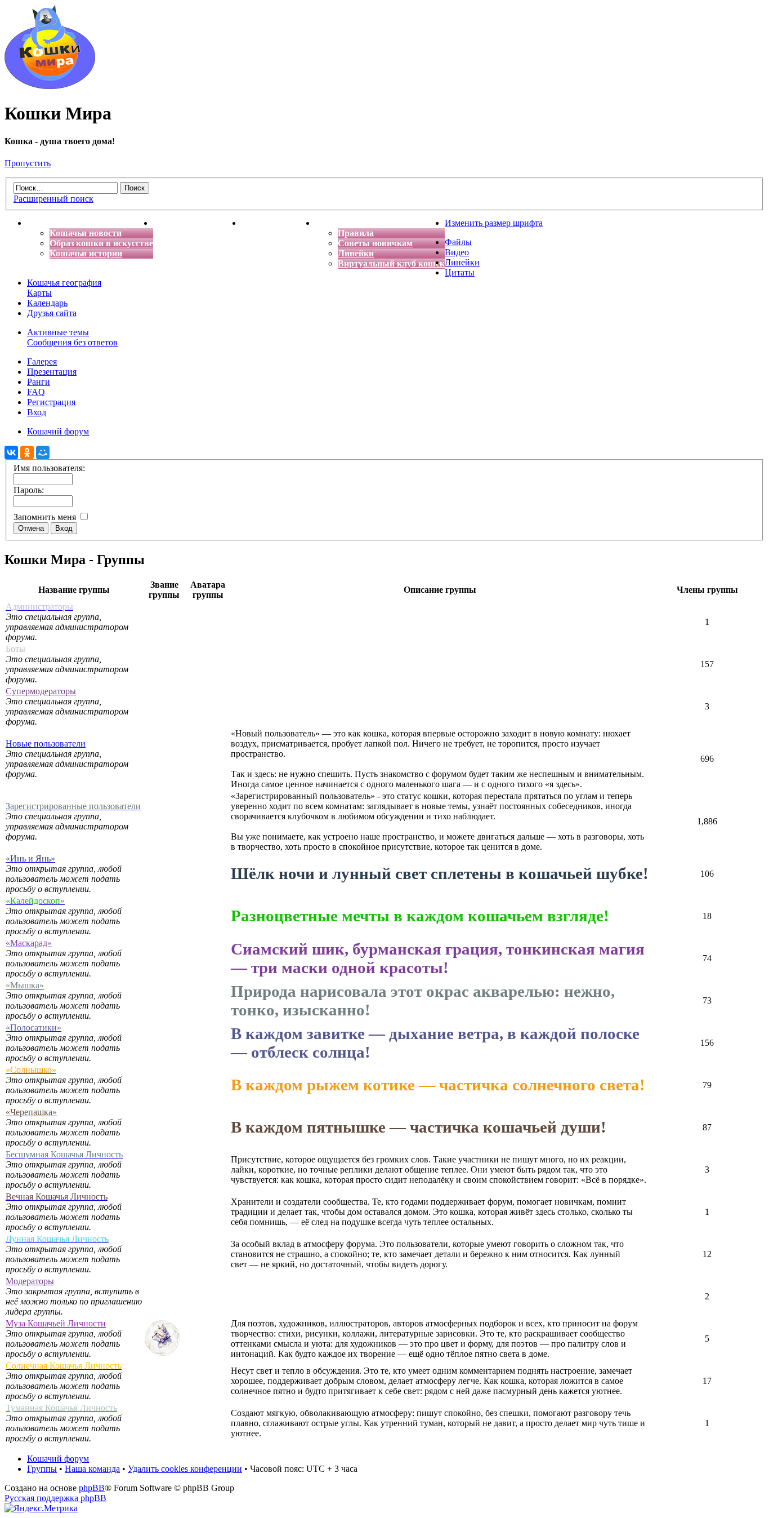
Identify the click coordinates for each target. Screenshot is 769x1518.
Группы (42, 1468)
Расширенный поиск (53, 198)
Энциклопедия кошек (197, 223)
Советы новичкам (375, 243)
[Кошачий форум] (50, 86)
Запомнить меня (46, 517)
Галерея (42, 361)
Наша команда (92, 1468)
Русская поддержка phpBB (55, 1498)
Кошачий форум (58, 1458)
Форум (329, 223)
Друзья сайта (52, 313)
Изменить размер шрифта (494, 223)
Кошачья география (64, 282)
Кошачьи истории (86, 253)
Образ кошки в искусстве (101, 243)
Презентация (52, 371)
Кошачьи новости (86, 233)
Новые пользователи (46, 743)
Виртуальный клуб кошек (391, 263)
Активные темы (58, 332)
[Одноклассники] (27, 452)
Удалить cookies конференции (185, 1468)
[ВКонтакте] (11, 452)
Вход (36, 412)
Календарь (47, 303)
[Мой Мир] (43, 452)
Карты (39, 293)
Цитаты (460, 272)
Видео (457, 252)
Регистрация (51, 402)
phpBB (92, 1488)
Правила (356, 233)
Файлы (458, 242)
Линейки (356, 253)
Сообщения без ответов (72, 342)
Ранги (38, 382)
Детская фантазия (278, 223)
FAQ (36, 392)
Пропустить (28, 163)
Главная (44, 223)
